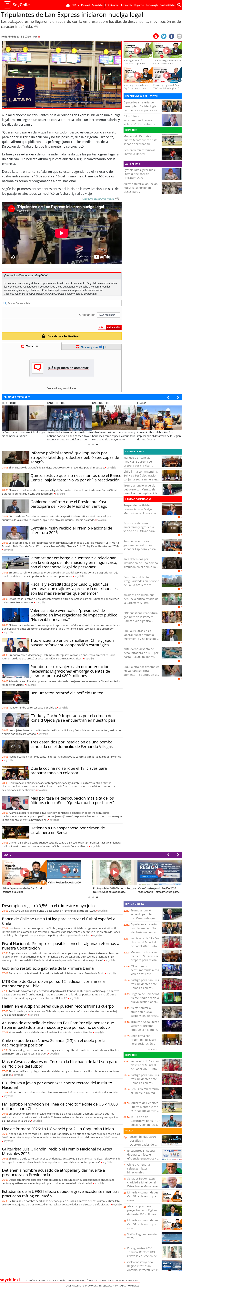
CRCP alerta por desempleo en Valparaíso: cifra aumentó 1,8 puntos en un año (141, 672)
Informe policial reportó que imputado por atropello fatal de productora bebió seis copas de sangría (74, 457)
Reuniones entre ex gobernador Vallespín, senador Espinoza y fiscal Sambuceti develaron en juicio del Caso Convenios (140, 549)
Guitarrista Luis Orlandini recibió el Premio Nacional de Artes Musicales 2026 (57, 1151)
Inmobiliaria (106, 1285)
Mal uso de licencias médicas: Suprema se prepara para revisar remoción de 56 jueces (138, 463)
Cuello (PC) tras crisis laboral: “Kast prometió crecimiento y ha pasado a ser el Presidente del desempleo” (141, 638)
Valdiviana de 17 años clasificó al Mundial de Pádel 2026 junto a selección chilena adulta (145, 946)
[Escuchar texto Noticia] (117, 198)
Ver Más (153, 1049)
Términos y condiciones (98, 1280)
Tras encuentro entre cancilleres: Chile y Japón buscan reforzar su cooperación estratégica (72, 642)
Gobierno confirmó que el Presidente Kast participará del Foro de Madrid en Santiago (68, 504)
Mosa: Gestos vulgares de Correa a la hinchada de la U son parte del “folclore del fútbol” (60, 1064)
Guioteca (93, 1285)
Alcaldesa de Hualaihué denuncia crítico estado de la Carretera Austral (141, 599)
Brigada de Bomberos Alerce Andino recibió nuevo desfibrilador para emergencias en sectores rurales (145, 1002)
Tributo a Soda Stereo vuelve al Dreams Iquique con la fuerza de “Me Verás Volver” (145, 1027)
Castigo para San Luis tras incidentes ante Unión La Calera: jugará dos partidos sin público (145, 988)
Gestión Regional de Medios (41, 1280)
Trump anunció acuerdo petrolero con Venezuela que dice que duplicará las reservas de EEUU (141, 491)
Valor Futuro (80, 1285)
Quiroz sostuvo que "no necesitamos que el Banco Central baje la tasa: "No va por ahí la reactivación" (75, 478)
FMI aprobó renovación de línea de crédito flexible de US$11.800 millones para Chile (60, 1106)
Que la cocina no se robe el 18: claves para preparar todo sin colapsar (68, 770)
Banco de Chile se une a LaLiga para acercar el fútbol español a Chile (58, 921)
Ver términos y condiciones (61, 388)
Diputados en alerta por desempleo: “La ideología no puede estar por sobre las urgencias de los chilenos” (140, 110)
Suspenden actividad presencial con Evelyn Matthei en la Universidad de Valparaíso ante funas (141, 511)
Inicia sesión (65, 293)
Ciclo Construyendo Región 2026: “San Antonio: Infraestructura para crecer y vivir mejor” (143, 1270)
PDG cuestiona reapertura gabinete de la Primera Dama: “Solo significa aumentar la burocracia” (141, 619)
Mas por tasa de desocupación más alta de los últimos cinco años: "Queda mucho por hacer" (72, 800)
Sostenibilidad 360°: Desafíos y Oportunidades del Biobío (143, 1142)
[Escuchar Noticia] (36, 26)
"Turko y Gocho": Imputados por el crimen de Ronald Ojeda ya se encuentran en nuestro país (73, 718)
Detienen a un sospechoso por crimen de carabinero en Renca (67, 830)
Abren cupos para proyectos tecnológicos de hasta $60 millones (142, 1210)
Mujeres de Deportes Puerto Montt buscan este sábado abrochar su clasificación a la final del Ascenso (140, 144)
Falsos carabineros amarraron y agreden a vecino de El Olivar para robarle (139, 529)
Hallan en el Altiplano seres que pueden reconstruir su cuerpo (58, 1006)
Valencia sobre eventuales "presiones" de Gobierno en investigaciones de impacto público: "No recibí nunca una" (74, 615)
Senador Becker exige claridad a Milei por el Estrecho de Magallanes (143, 1182)
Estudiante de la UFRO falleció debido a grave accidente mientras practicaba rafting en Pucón (60, 1194)
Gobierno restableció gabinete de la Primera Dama (48, 968)
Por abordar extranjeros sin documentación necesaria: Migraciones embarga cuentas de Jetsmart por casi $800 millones (70, 671)
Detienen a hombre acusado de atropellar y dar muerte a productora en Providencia (53, 1172)
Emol (69, 1285)
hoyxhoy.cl (133, 1285)
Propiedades (120, 1285)
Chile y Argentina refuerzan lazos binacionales (138, 1168)
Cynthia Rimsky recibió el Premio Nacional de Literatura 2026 (140, 174)
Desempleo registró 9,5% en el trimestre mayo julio (48, 905)
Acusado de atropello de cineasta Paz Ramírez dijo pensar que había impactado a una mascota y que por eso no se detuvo (58, 1025)
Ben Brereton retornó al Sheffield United (139, 152)
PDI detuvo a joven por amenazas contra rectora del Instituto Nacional (57, 1085)
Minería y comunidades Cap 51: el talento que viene (142, 1196)
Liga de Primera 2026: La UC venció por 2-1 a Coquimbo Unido (58, 1128)
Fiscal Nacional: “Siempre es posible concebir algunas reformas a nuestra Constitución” (60, 946)
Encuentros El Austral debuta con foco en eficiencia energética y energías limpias (141, 1156)
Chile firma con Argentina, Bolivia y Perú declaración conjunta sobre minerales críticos (141, 477)
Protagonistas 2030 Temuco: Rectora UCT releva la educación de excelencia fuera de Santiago (142, 1256)
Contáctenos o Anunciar (71, 1280)
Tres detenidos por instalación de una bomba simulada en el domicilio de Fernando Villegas (71, 744)
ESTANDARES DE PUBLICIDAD (126, 1280)
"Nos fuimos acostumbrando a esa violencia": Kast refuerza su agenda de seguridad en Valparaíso (141, 124)
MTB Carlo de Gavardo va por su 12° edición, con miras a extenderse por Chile (53, 984)
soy (111, 467)
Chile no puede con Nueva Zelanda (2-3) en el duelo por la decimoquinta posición (53, 1043)
